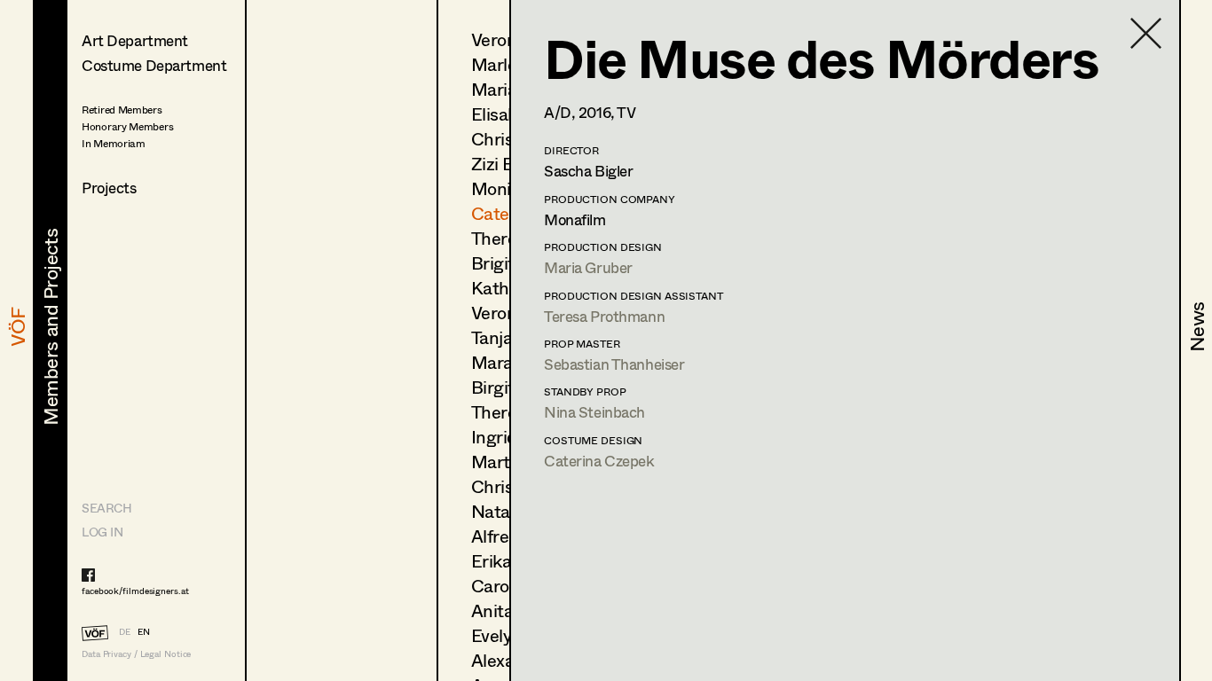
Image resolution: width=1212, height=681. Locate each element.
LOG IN (102, 531)
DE (124, 631)
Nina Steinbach (594, 412)
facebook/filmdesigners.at (135, 590)
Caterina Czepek (599, 461)
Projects (109, 188)
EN (144, 631)
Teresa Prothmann (604, 316)
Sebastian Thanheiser (614, 364)
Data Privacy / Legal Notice (136, 654)
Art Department (135, 40)
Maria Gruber (588, 267)
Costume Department (154, 65)
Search (106, 507)
